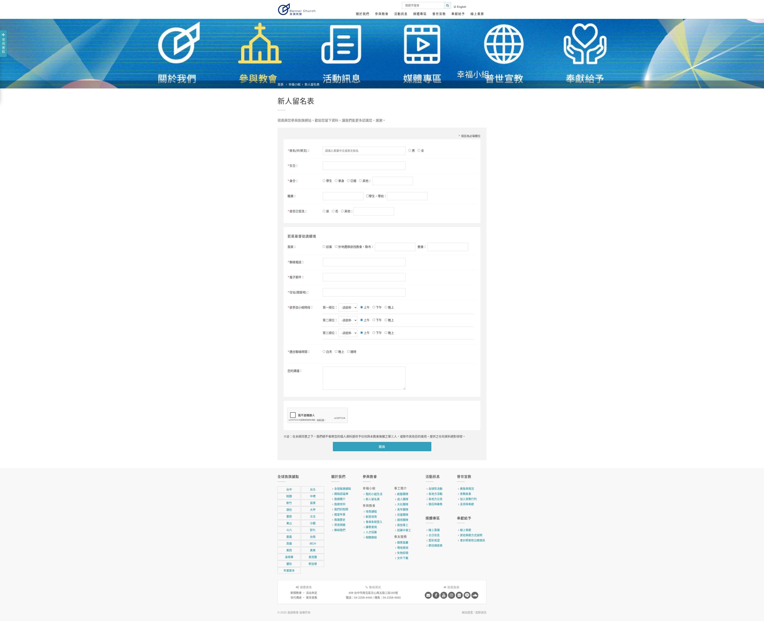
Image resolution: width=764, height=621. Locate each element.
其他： (367, 180)
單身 (340, 180)
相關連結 (371, 537)
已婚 (353, 180)
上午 (366, 307)
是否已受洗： (297, 211)
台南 (313, 536)
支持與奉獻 (467, 504)
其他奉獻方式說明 (471, 535)
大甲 (313, 509)
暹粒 (289, 563)
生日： (293, 165)
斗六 (289, 530)
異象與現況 (467, 488)
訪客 (328, 246)
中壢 (313, 496)
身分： (293, 180)
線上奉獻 (465, 530)
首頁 (281, 84)
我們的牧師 (341, 509)
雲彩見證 (434, 540)
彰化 (313, 530)
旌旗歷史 (339, 519)
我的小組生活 (374, 494)
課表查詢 (371, 527)
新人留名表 (312, 84)
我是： (291, 246)
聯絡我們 (339, 530)
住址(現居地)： (298, 292)
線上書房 (477, 14)
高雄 (289, 543)
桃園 (289, 496)
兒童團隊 (402, 514)
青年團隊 (402, 509)
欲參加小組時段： (300, 307)
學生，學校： (378, 196)
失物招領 (402, 552)
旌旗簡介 (339, 499)
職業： (291, 196)
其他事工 (402, 525)
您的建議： (294, 371)
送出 (382, 446)
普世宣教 (439, 14)
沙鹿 (313, 523)
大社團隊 (402, 504)
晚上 (390, 307)
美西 (289, 550)
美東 (313, 550)
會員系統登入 (374, 521)
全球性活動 (435, 488)
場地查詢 (402, 547)
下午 (378, 307)
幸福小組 (294, 84)
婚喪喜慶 (402, 542)
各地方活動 (435, 493)
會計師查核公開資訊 (472, 540)
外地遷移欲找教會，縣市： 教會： (382, 246)
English (461, 6)
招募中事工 (404, 530)
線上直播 (434, 530)
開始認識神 (341, 493)
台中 (289, 489)
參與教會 (382, 14)
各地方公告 (435, 499)
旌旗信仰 (339, 504)
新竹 (289, 503)
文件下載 (402, 558)
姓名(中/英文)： (299, 150)
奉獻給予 (458, 14)
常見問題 (339, 524)
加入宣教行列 (468, 499)
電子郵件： (296, 277)
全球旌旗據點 (342, 488)
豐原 (289, 516)
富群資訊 (480, 612)
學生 (328, 180)
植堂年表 (339, 514)
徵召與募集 (435, 504)
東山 (289, 523)
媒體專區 (420, 14)
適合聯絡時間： (299, 351)
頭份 (289, 509)
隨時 (353, 351)
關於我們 (362, 14)
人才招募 (371, 532)
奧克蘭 (313, 557)
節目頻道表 (435, 545)
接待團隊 (402, 519)
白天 (328, 351)
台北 (313, 489)
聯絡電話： (296, 262)
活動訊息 (401, 14)
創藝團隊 (402, 494)
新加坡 (313, 563)
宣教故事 (465, 493)
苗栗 (313, 503)
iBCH (313, 543)
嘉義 (289, 536)
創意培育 (371, 516)
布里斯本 (289, 570)
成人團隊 (402, 499)
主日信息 (434, 535)
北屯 (313, 516)
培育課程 (371, 511)
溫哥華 (289, 557)
